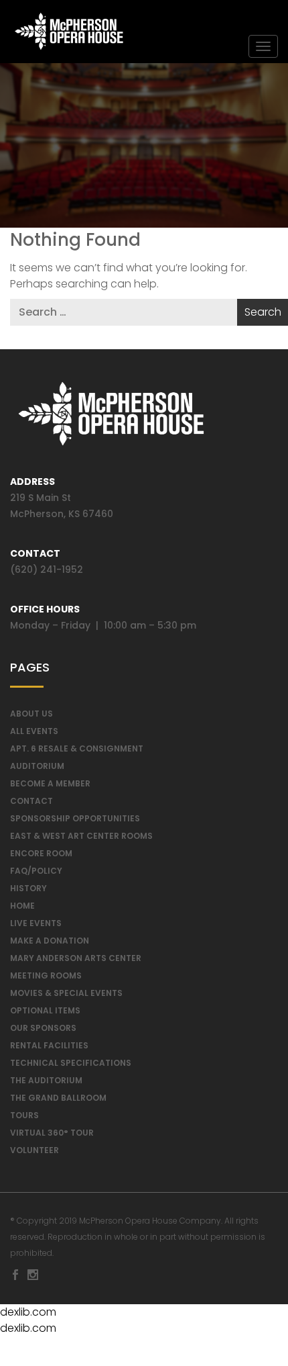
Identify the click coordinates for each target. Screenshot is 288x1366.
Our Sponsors (43, 1028)
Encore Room (41, 853)
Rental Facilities (49, 1045)
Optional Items (45, 1010)
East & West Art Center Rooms (81, 835)
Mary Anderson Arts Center (75, 958)
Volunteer (34, 1150)
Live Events (36, 923)
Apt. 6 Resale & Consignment (76, 748)
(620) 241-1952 (46, 569)
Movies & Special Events (66, 993)
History (28, 888)
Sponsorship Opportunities (75, 818)
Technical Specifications (70, 1062)
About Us (31, 713)
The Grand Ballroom (58, 1097)
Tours (24, 1115)
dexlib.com (28, 1312)
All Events (34, 731)
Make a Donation (49, 940)
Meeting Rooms (46, 975)
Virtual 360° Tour (52, 1132)
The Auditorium (46, 1080)
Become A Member (50, 783)
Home (22, 905)
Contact (31, 801)
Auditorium (37, 766)
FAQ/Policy (36, 870)
